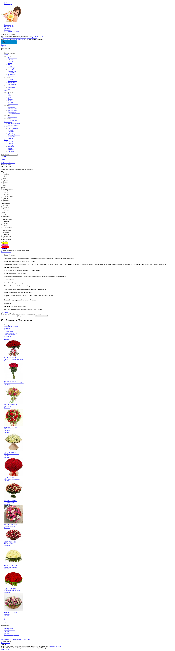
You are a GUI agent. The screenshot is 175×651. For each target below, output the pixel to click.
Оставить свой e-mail (42, 315)
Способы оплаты (9, 26)
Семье (10, 148)
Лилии (10, 66)
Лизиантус (11, 68)
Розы (5, 90)
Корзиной (6, 207)
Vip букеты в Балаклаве (8, 163)
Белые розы (11, 107)
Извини (5, 198)
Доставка (7, 28)
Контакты (7, 30)
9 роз (9, 95)
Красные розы (12, 109)
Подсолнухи (12, 71)
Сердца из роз (12, 120)
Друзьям (10, 141)
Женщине (6, 173)
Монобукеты (12, 84)
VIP (9, 89)
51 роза (10, 100)
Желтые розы (12, 112)
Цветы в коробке (13, 125)
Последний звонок (14, 135)
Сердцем (5, 209)
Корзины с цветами (14, 123)
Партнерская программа (11, 31)
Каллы (10, 64)
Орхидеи (11, 69)
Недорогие (11, 87)
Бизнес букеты (12, 82)
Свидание (11, 131)
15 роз (10, 97)
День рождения (13, 128)
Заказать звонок (9, 42)
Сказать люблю (7, 196)
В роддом (6, 200)
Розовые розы (12, 110)
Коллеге (10, 143)
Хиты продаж (8, 331)
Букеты (6, 54)
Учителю (11, 146)
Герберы (10, 59)
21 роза (10, 99)
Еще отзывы (4, 312)
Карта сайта (26, 639)
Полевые (11, 79)
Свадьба (10, 133)
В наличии (7, 336)
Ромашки (11, 72)
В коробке (6, 211)
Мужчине (11, 149)
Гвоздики (11, 61)
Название (7, 328)
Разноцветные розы (14, 113)
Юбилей (10, 130)
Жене (4, 185)
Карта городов (8, 25)
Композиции (8, 122)
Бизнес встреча (7, 202)
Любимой (11, 151)
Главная (3, 156)
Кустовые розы (12, 117)
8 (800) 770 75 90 (38, 36)
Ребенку (10, 145)
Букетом (5, 205)
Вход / (6, 2)
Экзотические (12, 81)
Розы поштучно (13, 104)
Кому (6, 140)
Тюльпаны (11, 74)
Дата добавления (9, 334)
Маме (4, 178)
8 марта (10, 138)
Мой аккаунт (5, 639)
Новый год (11, 136)
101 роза (10, 102)
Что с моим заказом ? (15, 639)
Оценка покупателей (10, 333)
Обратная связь (5, 643)
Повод (6, 127)
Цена (6, 330)
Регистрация (8, 4)
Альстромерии (12, 58)
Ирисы (10, 63)
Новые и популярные (11, 326)
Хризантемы (12, 76)
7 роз (9, 94)
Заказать (7, 361)
